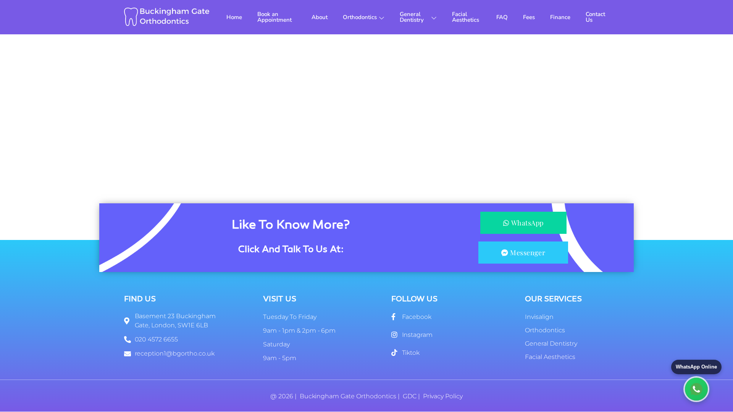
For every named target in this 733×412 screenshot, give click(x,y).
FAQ (502, 17)
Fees (529, 17)
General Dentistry (412, 17)
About (320, 17)
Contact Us (595, 17)
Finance (560, 17)
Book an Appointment (274, 17)
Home (234, 17)
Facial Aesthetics (465, 17)
